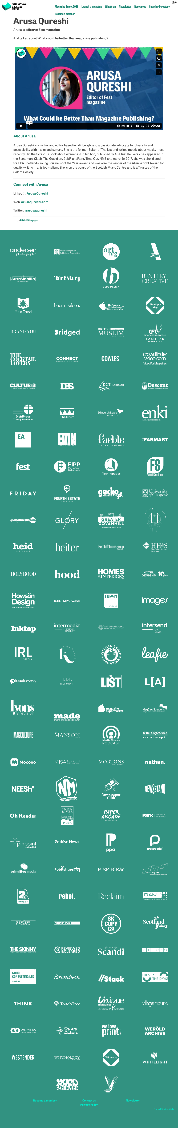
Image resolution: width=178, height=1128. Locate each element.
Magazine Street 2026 (66, 6)
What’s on (110, 6)
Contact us (89, 1100)
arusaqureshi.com (34, 201)
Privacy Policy (89, 1104)
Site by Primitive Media (164, 1109)
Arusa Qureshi (37, 193)
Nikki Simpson (29, 220)
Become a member (65, 13)
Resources (140, 6)
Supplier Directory (159, 6)
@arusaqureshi (36, 210)
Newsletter (125, 6)
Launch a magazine (92, 6)
